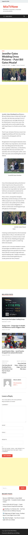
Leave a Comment (20, 65)
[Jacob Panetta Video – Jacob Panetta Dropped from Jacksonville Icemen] (14, 341)
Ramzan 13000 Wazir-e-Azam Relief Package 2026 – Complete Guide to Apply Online (14, 499)
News (3, 51)
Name (4, 425)
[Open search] (24, 16)
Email (4, 432)
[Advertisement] (14, 36)
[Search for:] (14, 488)
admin (14, 65)
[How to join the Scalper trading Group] (14, 307)
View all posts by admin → (17, 383)
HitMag (17, 533)
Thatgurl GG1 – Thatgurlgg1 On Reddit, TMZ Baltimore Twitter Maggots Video (13, 326)
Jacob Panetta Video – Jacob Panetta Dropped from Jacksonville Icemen (13, 352)
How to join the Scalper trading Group (13, 319)
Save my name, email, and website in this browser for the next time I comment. (13, 450)
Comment (5, 404)
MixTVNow (10, 7)
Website (4, 439)
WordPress (10, 533)
